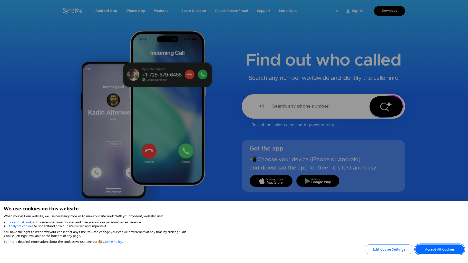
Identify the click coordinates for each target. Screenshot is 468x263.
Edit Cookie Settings (389, 249)
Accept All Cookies (440, 249)
